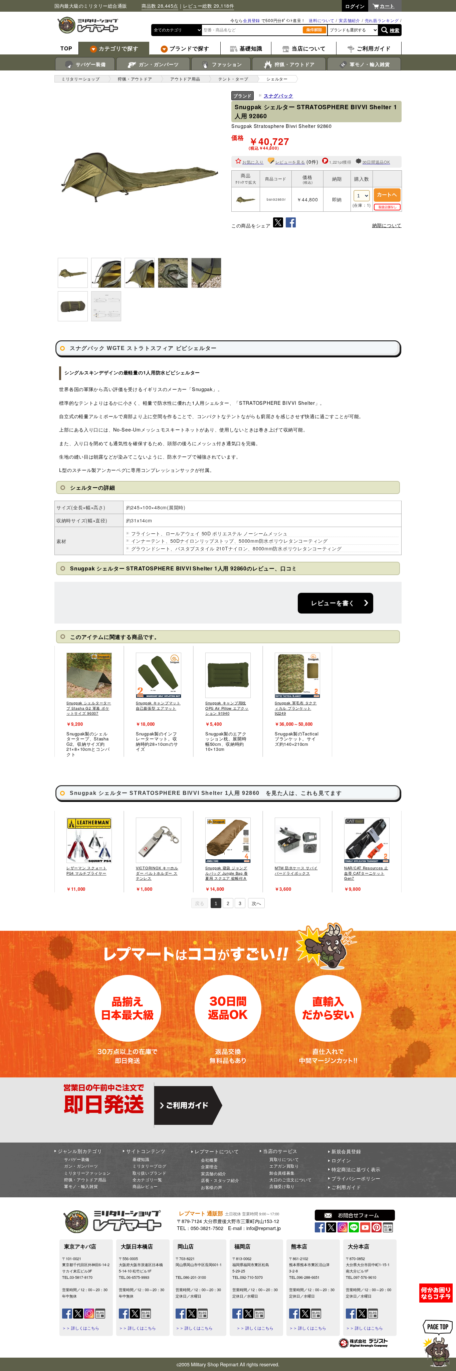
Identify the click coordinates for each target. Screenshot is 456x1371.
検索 (395, 30)
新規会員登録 (346, 1151)
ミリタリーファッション (87, 1173)
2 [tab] (228, 903)
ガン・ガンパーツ (158, 64)
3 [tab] (240, 903)
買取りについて (284, 1159)
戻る (199, 903)
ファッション (226, 64)
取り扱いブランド (150, 1173)
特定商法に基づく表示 (356, 1169)
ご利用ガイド (346, 1187)
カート (387, 5)
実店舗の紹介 (213, 1173)
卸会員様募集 (282, 1173)
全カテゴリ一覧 (147, 1179)
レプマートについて (217, 1151)
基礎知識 (141, 1159)
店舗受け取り (282, 1186)
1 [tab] (216, 903)
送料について (321, 20)
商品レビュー (145, 1186)
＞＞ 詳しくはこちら (80, 1328)
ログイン (341, 1160)
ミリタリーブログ (150, 1166)
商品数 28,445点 (160, 5)
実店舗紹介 (349, 20)
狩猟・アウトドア (294, 64)
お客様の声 (211, 1187)
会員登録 (251, 20)
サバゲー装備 (90, 64)
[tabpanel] (89, 701)
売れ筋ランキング (382, 20)
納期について (387, 225)
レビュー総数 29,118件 (208, 5)
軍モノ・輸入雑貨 (369, 64)
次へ (256, 903)
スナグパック (278, 95)
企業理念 (209, 1166)
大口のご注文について (290, 1179)
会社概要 (209, 1160)
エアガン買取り (284, 1166)
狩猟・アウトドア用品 (85, 1179)
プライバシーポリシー (356, 1178)
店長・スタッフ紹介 (220, 1180)
